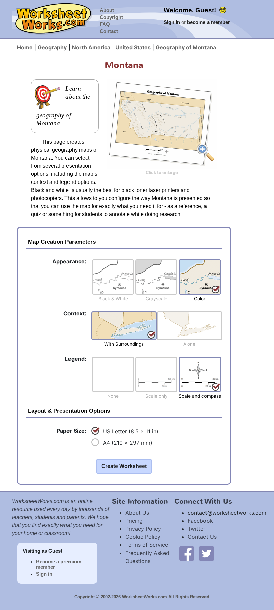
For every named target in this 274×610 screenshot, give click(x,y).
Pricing (134, 520)
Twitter (197, 528)
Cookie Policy (142, 536)
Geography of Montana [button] (186, 47)
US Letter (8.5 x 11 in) (130, 431)
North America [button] (91, 47)
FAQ (105, 24)
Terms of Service (146, 544)
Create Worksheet (124, 466)
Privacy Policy (143, 528)
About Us (137, 512)
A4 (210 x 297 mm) (127, 442)
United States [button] (133, 47)
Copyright (111, 17)
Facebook (200, 520)
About (107, 10)
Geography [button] (52, 47)
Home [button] (25, 47)
